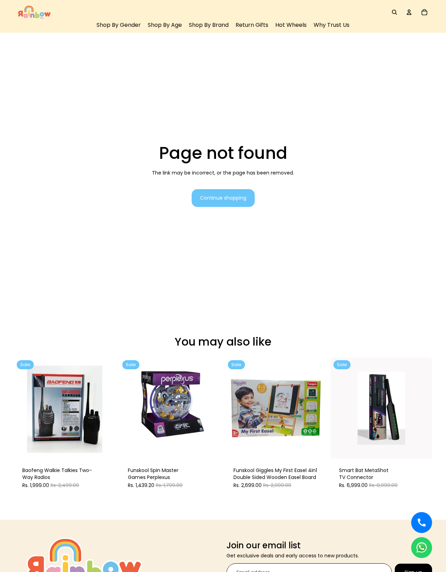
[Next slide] (104, 408)
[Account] (409, 12)
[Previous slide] (24, 408)
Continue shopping (223, 197)
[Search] (394, 12)
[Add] (105, 448)
